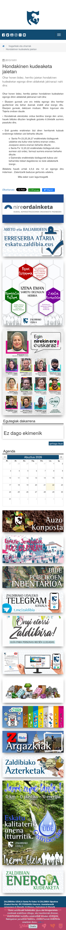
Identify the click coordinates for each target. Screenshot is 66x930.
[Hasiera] (3, 46)
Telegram (49, 189)
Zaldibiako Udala (14, 5)
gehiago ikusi (56, 443)
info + (41, 922)
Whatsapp (35, 190)
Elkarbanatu (8, 189)
